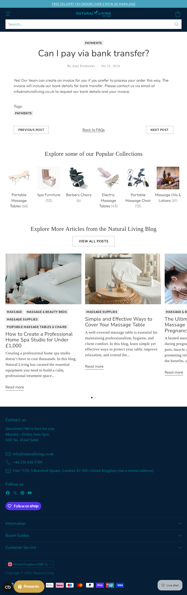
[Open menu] (8, 13)
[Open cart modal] (177, 13)
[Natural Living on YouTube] (29, 493)
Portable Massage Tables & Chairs (37, 327)
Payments (93, 43)
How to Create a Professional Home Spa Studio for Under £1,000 (39, 340)
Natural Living (43, 573)
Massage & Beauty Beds (47, 312)
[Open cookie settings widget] (7, 587)
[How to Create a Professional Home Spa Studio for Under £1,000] (43, 279)
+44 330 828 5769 (27, 462)
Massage (14, 312)
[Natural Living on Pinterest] (22, 493)
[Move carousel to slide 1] (92, 397)
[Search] (176, 24)
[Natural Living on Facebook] (7, 493)
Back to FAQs (94, 129)
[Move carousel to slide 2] (95, 397)
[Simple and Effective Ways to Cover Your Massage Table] (123, 279)
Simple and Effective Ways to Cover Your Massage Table (118, 322)
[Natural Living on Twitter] (15, 493)
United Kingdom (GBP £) (30, 564)
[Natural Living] (93, 13)
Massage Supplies (22, 319)
